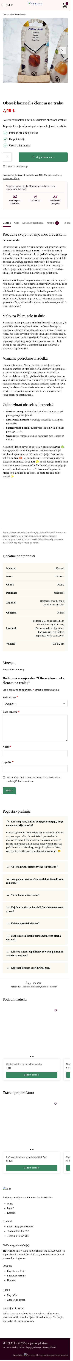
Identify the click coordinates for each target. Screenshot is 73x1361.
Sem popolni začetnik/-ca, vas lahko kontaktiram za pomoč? (35, 881)
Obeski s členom (49, 986)
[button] (64, 6)
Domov (6, 14)
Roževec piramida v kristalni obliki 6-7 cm (26, 1157)
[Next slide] (62, 50)
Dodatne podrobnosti (32, 222)
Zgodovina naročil (16, 1300)
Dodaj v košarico (43, 157)
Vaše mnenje (11, 711)
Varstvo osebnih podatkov (14, 1347)
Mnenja (52, 222)
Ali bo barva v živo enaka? (25, 895)
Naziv (7, 746)
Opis (16, 222)
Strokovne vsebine (16, 1275)
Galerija (7, 222)
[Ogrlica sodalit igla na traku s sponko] (31, 1032)
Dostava (11, 1280)
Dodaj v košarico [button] (31, 1075)
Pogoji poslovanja (33, 1347)
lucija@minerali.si (24, 1226)
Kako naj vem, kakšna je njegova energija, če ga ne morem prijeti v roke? (34, 823)
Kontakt (11, 1213)
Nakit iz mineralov (19, 14)
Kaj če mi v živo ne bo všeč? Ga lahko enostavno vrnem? (34, 909)
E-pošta (8, 762)
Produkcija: (18, 1355)
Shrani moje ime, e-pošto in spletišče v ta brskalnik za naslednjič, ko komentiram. (34, 779)
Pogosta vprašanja (16, 1271)
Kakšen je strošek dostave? (25, 923)
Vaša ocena (10, 697)
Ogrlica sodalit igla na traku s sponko (24, 1064)
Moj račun (12, 1295)
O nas (10, 1203)
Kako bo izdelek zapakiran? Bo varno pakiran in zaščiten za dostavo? (34, 953)
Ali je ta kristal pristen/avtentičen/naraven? (34, 867)
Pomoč (10, 1208)
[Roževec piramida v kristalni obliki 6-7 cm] (31, 1125)
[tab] (6, 222)
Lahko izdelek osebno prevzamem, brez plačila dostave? (33, 938)
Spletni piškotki (49, 1347)
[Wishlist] (55, 1010)
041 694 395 (22, 1235)
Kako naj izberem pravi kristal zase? (30, 967)
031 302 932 (22, 1231)
